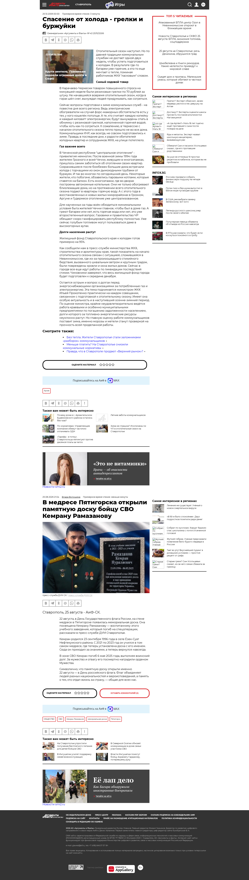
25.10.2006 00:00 (51, 14)
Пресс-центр (101, 815)
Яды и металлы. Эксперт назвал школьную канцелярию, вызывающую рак (183, 137)
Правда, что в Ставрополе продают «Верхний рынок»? (105, 351)
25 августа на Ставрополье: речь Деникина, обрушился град (179, 52)
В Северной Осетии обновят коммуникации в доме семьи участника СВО (126, 746)
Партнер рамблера (95, 867)
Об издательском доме (78, 815)
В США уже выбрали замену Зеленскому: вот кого (180, 200)
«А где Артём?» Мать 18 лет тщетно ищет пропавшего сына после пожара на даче (185, 126)
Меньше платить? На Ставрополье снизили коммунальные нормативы (95, 346)
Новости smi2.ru (54, 486)
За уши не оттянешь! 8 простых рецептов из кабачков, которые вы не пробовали (186, 160)
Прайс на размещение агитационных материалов (130, 818)
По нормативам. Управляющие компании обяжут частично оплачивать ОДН (73, 429)
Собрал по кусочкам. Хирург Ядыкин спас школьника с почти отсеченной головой (186, 530)
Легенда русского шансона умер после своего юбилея (183, 211)
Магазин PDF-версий (136, 815)
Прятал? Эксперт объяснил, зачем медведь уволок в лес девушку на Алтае (185, 104)
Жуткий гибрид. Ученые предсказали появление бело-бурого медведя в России (186, 542)
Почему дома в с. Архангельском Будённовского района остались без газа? (74, 418)
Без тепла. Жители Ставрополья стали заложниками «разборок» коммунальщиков (102, 339)
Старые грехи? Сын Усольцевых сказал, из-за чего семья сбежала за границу (186, 564)
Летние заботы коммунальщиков (128, 415)
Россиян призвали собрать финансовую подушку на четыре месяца (183, 179)
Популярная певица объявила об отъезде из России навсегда (182, 223)
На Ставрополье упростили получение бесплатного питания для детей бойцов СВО (74, 746)
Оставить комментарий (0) (125, 693)
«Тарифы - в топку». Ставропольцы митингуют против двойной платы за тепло (75, 439)
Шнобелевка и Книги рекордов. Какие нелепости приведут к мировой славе (179, 66)
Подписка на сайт (75, 818)
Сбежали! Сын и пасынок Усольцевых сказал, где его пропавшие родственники (186, 148)
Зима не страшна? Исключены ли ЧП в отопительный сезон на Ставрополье (128, 429)
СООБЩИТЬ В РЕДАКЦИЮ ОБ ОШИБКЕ (84, 822)
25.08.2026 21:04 (51, 497)
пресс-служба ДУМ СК (80, 595)
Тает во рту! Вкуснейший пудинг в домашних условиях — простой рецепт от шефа (185, 553)
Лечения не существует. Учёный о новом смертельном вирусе (184, 506)
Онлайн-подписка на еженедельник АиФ (173, 815)
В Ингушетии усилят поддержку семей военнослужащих (74, 755)
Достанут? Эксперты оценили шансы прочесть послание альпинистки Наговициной (186, 115)
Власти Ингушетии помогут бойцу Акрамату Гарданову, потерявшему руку (125, 757)
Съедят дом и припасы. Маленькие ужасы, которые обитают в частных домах (179, 79)
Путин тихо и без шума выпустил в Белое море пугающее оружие (184, 189)
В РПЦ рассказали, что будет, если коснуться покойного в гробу (184, 234)
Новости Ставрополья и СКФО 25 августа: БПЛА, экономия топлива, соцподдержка (179, 39)
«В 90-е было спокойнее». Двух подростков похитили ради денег (185, 518)
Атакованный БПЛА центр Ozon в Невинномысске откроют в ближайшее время (179, 25)
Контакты (94, 818)
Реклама (116, 815)
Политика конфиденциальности (179, 818)
